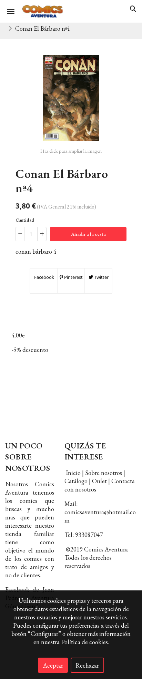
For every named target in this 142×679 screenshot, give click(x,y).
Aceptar (53, 665)
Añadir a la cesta (88, 234)
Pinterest (73, 277)
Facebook (43, 277)
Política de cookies (84, 642)
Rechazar (87, 665)
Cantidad (25, 220)
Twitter (101, 277)
